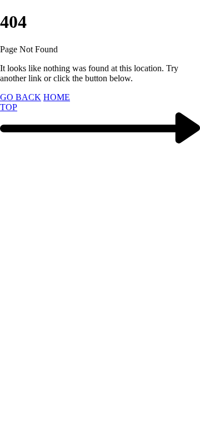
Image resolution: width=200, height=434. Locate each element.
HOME (56, 97)
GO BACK (20, 97)
